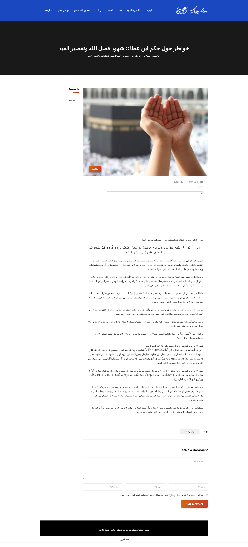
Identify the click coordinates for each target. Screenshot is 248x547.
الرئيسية (156, 55)
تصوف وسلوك (189, 431)
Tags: (205, 431)
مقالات (146, 55)
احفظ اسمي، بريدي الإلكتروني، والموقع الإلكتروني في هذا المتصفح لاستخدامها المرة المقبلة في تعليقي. (162, 495)
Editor (177, 182)
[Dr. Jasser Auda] (192, 10)
